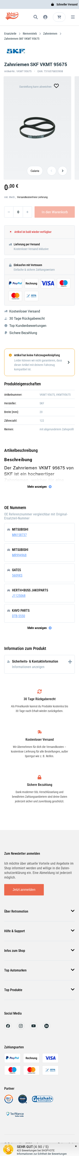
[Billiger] (8, 1102)
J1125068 (18, 596)
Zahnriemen (50, 33)
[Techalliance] (14, 1117)
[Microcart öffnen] (59, 17)
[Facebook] (8, 1029)
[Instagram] (21, 1029)
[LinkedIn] (46, 1029)
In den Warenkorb (55, 212)
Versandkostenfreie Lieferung (32, 197)
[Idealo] (22, 1102)
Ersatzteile (10, 33)
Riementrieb (29, 33)
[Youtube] (33, 1029)
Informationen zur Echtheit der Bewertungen (42, 1153)
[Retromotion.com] (12, 18)
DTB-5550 (18, 616)
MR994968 (19, 555)
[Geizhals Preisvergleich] (42, 1102)
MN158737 (19, 535)
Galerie (35, 171)
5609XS (17, 575)
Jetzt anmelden (24, 889)
